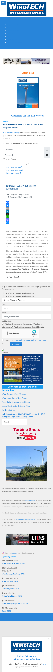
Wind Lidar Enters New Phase (14, 398)
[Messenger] (27, 222)
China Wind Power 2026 (12, 596)
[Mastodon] (27, 219)
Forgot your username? (14, 170)
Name (4, 304)
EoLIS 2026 (6, 611)
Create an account (13, 173)
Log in (26, 163)
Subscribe (5, 344)
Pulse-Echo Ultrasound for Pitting (16, 402)
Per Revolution (8, 410)
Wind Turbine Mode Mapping (14, 394)
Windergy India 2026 (10, 589)
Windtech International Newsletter (17, 324)
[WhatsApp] (27, 216)
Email (4, 312)
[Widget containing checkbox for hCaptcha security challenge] (20, 333)
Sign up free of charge (11, 132)
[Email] (27, 208)
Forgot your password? (14, 167)
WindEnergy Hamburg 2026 (13, 574)
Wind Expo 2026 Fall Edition (14, 563)
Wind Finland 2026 (10, 581)
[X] (27, 214)
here (44, 664)
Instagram (14, 553)
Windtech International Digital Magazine (28, 327)
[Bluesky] (27, 205)
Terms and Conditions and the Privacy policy (30, 340)
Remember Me (11, 159)
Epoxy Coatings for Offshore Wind (16, 406)
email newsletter (30, 500)
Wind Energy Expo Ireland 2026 (15, 603)
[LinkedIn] (27, 211)
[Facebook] (27, 202)
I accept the (25, 340)
